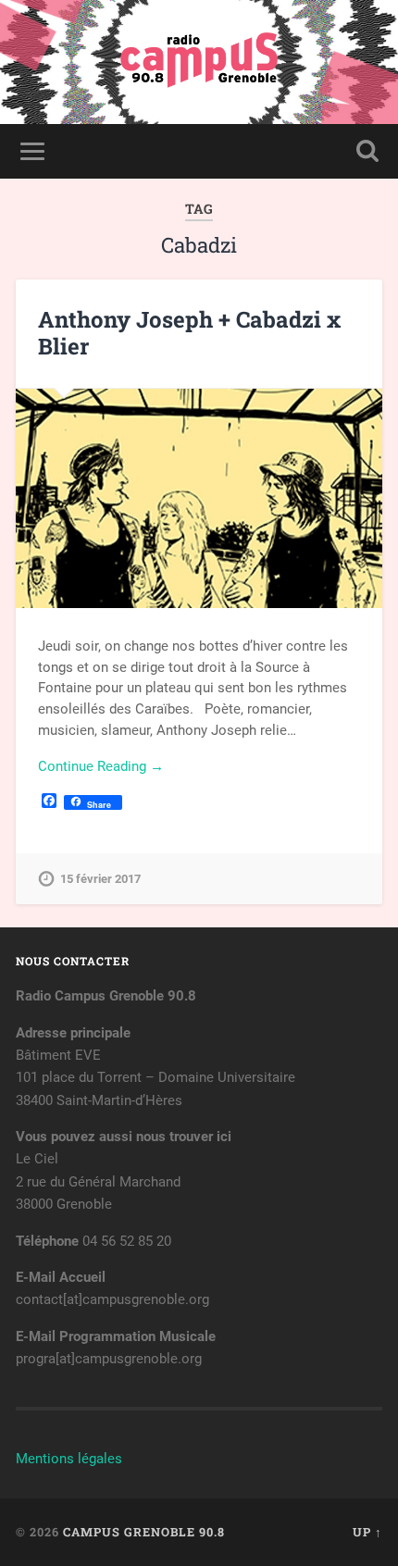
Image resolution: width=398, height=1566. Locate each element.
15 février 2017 (100, 879)
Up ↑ (367, 1531)
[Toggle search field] (367, 151)
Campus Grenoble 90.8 (144, 1531)
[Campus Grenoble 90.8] (199, 62)
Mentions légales (69, 1458)
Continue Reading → (101, 766)
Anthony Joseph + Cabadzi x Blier (189, 332)
